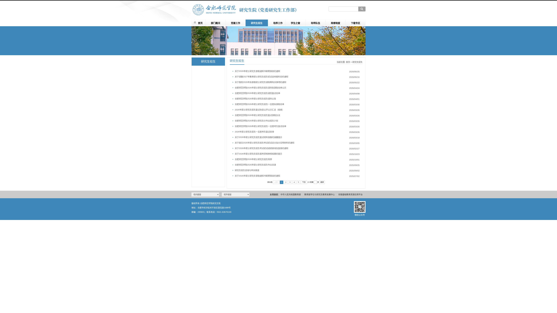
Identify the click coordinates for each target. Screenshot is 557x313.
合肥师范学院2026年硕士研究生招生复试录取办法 (257, 115)
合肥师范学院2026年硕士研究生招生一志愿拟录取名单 (259, 104)
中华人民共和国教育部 (291, 194)
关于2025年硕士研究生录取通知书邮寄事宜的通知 (257, 176)
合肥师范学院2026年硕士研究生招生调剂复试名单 (257, 93)
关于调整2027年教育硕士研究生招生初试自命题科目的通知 (261, 76)
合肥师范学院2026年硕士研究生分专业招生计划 (256, 121)
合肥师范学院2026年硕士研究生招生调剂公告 (255, 99)
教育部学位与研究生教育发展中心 (319, 194)
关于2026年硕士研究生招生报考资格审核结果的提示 (258, 154)
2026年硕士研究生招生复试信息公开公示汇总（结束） (259, 110)
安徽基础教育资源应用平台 (350, 194)
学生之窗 (295, 23)
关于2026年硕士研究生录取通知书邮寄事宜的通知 (257, 71)
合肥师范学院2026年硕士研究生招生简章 (253, 159)
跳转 (322, 182)
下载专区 (355, 23)
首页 (200, 23)
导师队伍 (315, 23)
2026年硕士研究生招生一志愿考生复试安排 (254, 132)
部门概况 (215, 23)
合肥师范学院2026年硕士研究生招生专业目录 (255, 165)
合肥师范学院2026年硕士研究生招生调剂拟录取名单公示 (260, 88)
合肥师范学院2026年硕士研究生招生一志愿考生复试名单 (260, 126)
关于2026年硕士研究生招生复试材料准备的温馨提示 (258, 137)
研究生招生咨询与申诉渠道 (247, 170)
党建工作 (235, 23)
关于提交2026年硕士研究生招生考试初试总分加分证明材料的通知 (264, 143)
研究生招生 (257, 23)
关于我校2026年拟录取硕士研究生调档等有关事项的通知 (260, 82)
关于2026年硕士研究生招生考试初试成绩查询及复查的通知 (261, 148)
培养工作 (278, 23)
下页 (304, 182)
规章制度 (335, 23)
